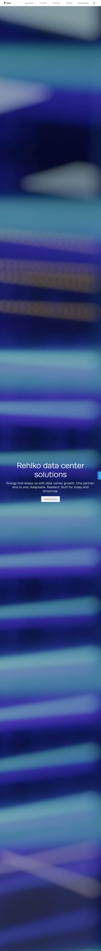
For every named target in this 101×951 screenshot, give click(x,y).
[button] (14, 3)
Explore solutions (50, 499)
